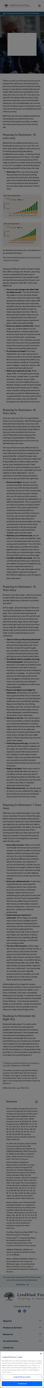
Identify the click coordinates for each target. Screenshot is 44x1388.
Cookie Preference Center (22, 1377)
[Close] (40, 1353)
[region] (22, 1369)
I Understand (22, 1383)
